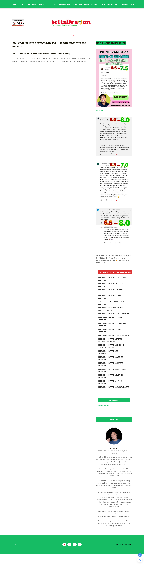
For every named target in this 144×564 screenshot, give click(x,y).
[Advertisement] (51, 558)
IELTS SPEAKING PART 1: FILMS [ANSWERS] (113, 314)
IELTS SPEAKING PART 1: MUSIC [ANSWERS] (113, 387)
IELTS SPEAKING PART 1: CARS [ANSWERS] (113, 335)
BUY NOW (99, 110)
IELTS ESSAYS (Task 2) (36, 4)
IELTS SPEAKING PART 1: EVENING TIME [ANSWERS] (41, 53)
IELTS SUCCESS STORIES (68, 4)
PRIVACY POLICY (113, 4)
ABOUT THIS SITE (128, 4)
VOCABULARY (51, 4)
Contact (21, 4)
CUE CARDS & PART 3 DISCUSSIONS (92, 4)
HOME (14, 4)
